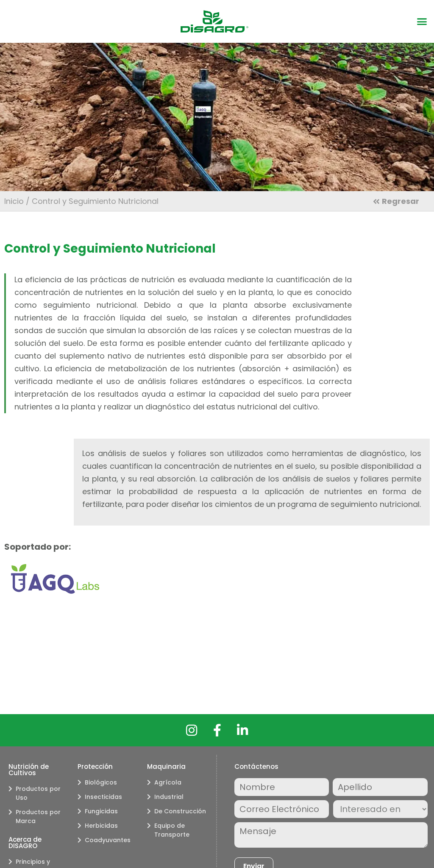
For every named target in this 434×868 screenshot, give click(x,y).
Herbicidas (101, 825)
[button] (422, 22)
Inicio (14, 201)
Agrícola (167, 782)
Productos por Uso (38, 793)
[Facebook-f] (217, 730)
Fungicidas (101, 811)
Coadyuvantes (108, 840)
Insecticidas (103, 797)
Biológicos (101, 782)
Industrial (169, 797)
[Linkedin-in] (242, 730)
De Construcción (180, 811)
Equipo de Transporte (171, 830)
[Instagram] (191, 730)
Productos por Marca (38, 816)
